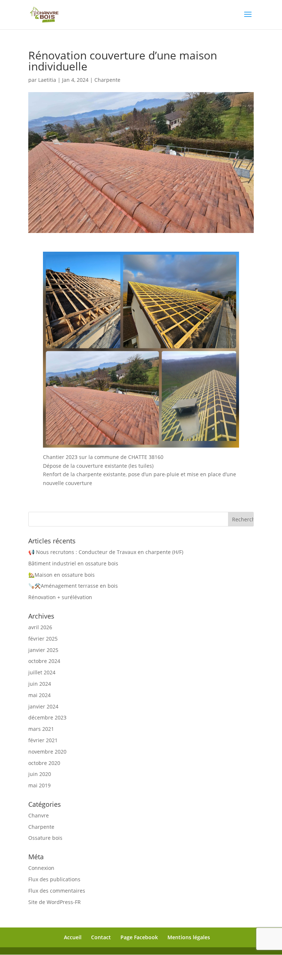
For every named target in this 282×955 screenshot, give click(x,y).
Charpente (107, 79)
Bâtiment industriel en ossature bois (73, 563)
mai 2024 (39, 695)
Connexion (41, 867)
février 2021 (43, 740)
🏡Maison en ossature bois (61, 574)
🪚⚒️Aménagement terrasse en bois (73, 585)
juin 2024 (39, 683)
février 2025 (43, 638)
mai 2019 (39, 785)
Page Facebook (139, 937)
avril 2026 (40, 627)
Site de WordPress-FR (54, 901)
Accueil (73, 937)
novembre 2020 (47, 751)
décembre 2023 (47, 717)
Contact (101, 937)
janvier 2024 (43, 706)
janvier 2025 (43, 649)
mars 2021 (41, 728)
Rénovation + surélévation (60, 597)
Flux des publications (54, 879)
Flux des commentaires (56, 890)
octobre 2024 (44, 660)
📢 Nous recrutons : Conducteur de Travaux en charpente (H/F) (105, 551)
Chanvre (38, 815)
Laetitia (47, 79)
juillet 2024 (41, 672)
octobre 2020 (44, 762)
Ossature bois (45, 837)
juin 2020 (39, 773)
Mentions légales (188, 937)
